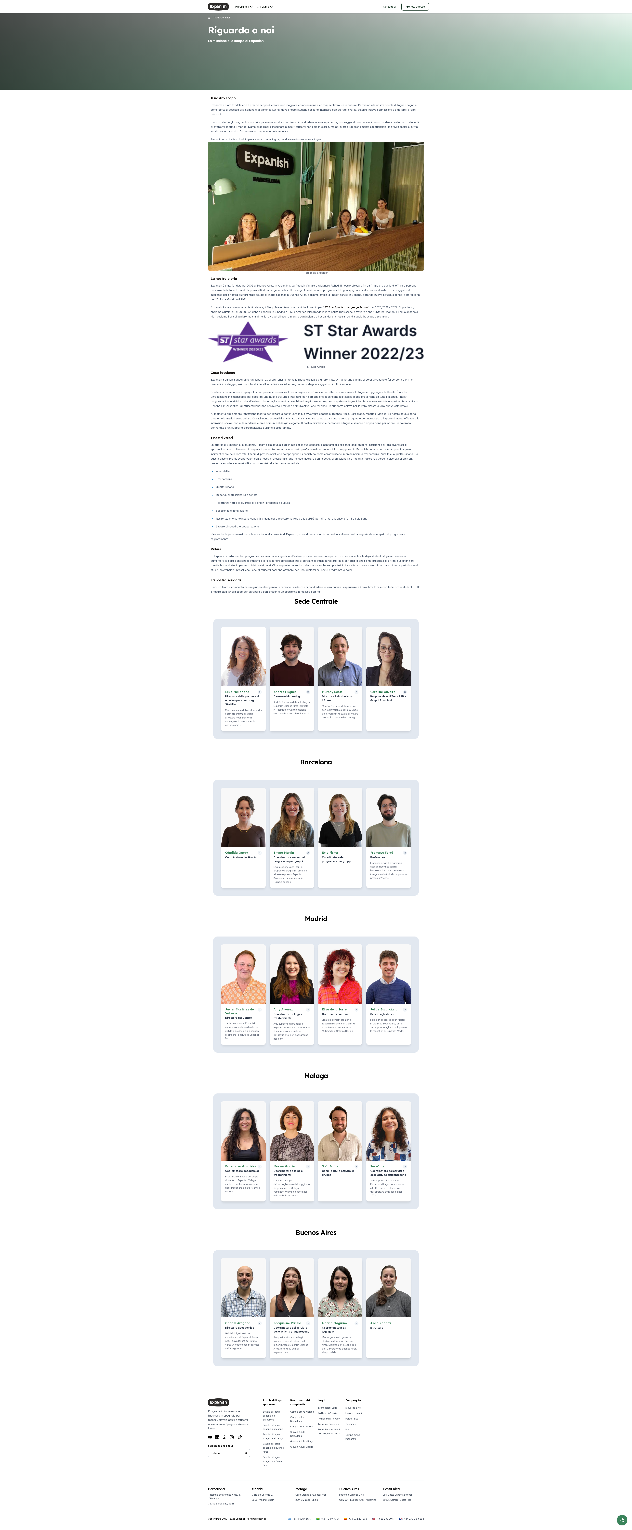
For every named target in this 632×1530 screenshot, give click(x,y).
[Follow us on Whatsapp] (224, 1437)
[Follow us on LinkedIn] (217, 1437)
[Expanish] (218, 7)
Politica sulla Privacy (329, 1418)
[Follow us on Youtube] (210, 1437)
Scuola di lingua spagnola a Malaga (273, 1436)
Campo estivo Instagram (352, 1437)
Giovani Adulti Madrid (301, 1446)
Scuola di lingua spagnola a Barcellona (271, 1415)
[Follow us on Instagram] (232, 1437)
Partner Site (351, 1418)
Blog (347, 1429)
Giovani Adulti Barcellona (297, 1434)
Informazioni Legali (328, 1407)
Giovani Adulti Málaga (302, 1441)
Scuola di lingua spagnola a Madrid (273, 1427)
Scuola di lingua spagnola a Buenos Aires (273, 1447)
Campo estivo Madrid (302, 1426)
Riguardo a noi (353, 1407)
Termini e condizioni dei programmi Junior (329, 1431)
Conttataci (350, 1424)
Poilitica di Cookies (328, 1413)
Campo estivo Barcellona (297, 1419)
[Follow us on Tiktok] (239, 1437)
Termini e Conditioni (328, 1424)
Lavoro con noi (353, 1413)
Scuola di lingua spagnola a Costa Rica (272, 1461)
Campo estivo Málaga (302, 1411)
